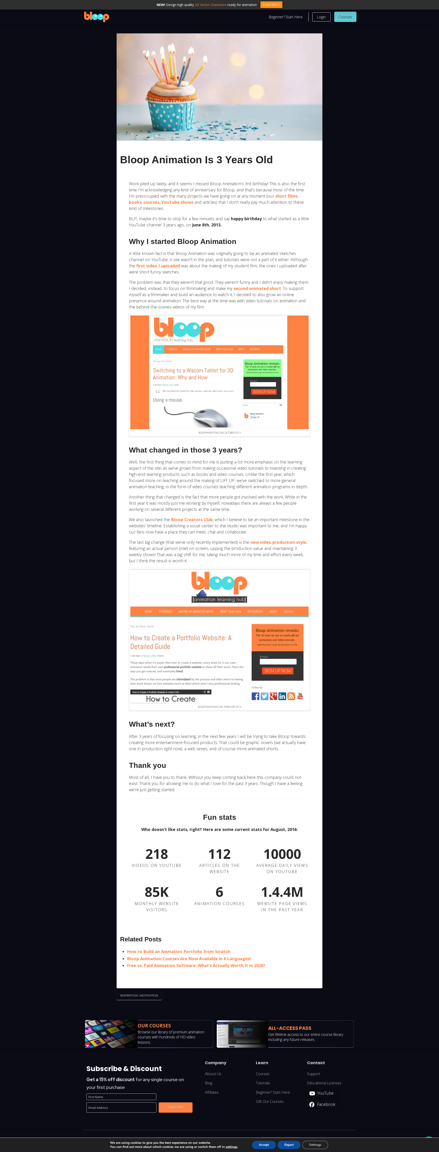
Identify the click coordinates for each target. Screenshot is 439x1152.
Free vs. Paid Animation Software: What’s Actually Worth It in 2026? (196, 965)
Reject (289, 1145)
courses (151, 202)
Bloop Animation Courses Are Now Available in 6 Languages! (189, 958)
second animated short (257, 288)
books (135, 202)
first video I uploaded (158, 265)
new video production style (278, 542)
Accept (264, 1145)
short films (286, 196)
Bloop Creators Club (192, 519)
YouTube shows (177, 202)
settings (231, 1147)
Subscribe (176, 1107)
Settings (315, 1145)
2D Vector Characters (211, 5)
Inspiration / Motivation (139, 995)
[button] (321, 16)
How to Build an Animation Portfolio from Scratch (178, 951)
